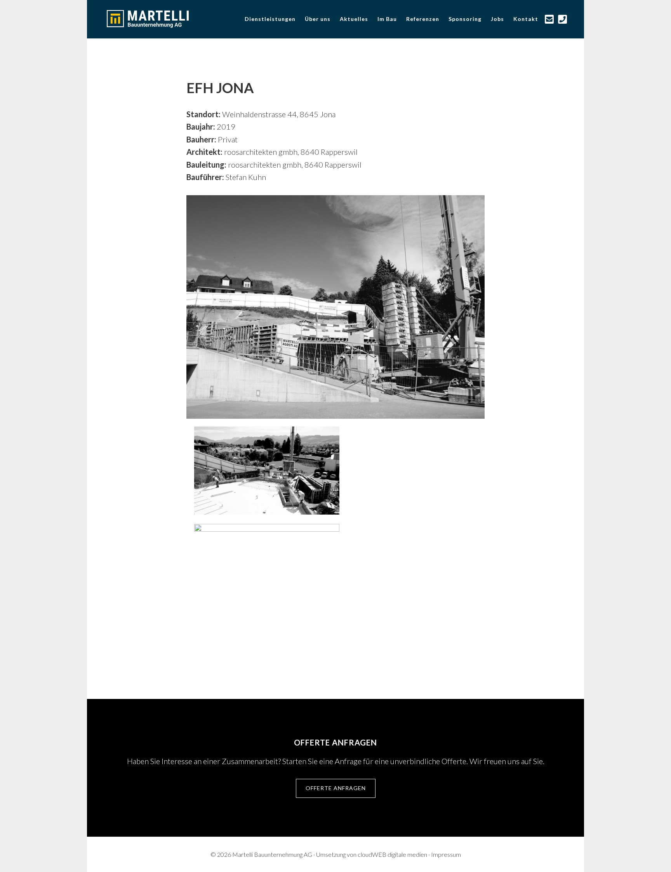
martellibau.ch (161, 18)
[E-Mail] (549, 19)
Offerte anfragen (336, 788)
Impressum (446, 854)
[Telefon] (562, 19)
